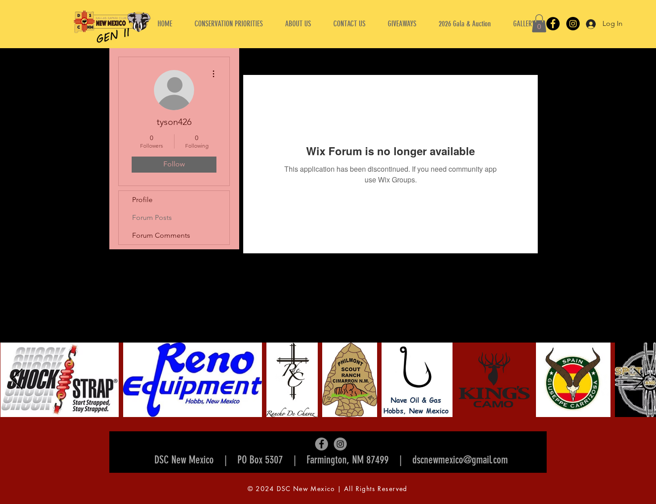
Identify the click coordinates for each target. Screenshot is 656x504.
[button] (298, 23)
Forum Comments (161, 235)
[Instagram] (573, 23)
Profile (142, 199)
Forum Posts (152, 217)
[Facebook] (553, 23)
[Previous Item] (17, 379)
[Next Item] (639, 379)
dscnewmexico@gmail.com (460, 460)
